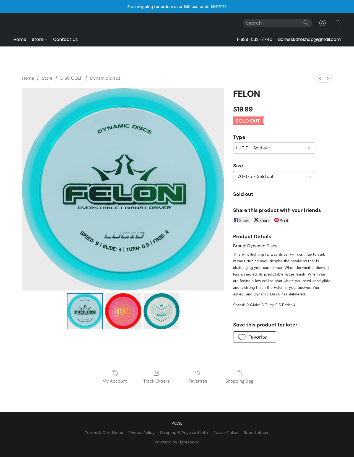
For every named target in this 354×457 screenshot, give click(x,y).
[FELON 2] (161, 311)
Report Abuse (257, 432)
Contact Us (65, 39)
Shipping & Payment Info (184, 432)
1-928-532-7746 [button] (254, 39)
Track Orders (156, 381)
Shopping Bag (239, 381)
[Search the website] (306, 23)
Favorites (198, 381)
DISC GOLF (71, 78)
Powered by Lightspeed (177, 442)
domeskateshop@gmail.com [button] (309, 39)
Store (38, 39)
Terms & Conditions (104, 432)
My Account (115, 381)
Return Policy (226, 432)
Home (19, 39)
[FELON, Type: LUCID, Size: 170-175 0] (85, 311)
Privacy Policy (142, 432)
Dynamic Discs (105, 78)
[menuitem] (320, 78)
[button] (322, 23)
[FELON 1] (123, 311)
